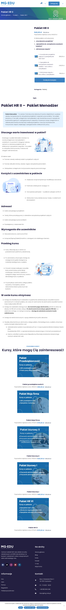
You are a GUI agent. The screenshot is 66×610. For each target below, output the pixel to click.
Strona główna (5, 15)
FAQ (2, 579)
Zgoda (20, 607)
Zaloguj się (54, 3)
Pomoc (3, 585)
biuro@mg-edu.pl (45, 593)
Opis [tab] (34, 98)
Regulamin (4, 588)
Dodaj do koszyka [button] (33, 379)
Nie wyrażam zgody (30, 607)
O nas (37, 564)
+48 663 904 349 (45, 589)
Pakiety (44, 89)
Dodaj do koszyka (49, 80)
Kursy (36, 558)
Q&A (2, 582)
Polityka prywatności (7, 591)
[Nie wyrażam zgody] (64, 606)
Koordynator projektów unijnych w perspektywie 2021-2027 (47, 57)
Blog (36, 555)
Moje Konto (38, 566)
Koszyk (37, 561)
